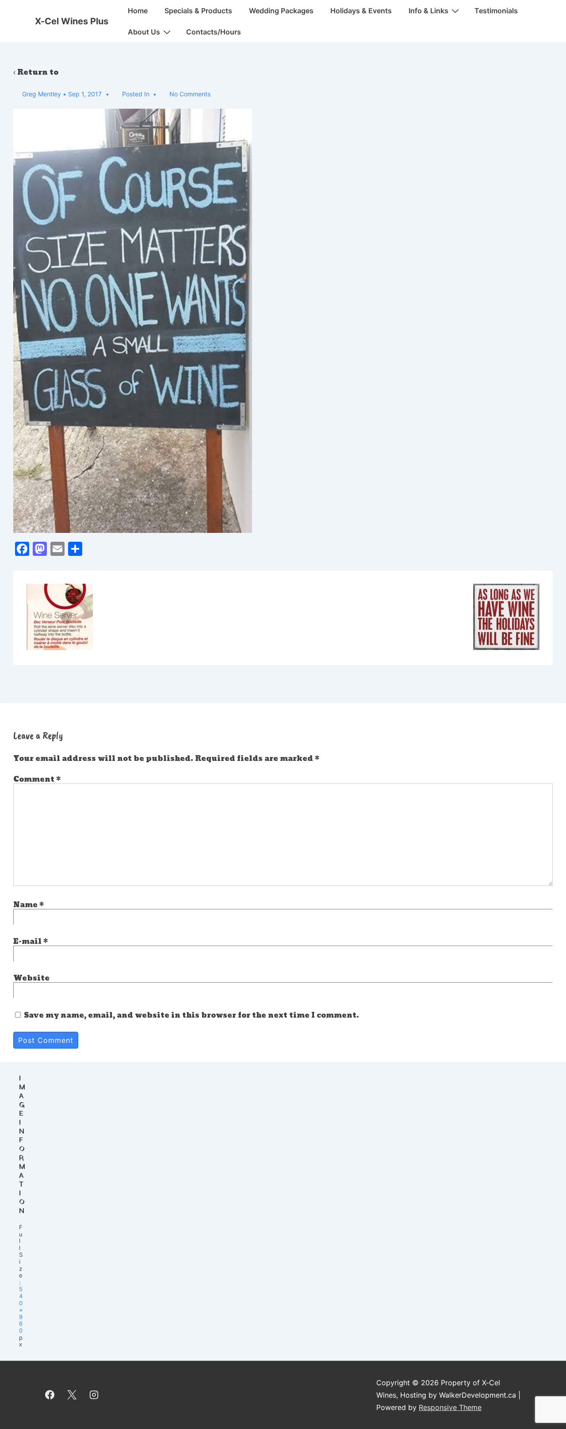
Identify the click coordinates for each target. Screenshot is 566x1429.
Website (31, 978)
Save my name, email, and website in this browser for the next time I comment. (191, 1015)
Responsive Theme (450, 1407)
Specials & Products (198, 10)
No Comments (189, 94)
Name (25, 904)
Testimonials (496, 10)
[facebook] (50, 1395)
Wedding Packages (281, 10)
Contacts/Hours (213, 31)
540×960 (21, 1309)
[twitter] (72, 1395)
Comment (37, 779)
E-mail (27, 941)
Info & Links (428, 10)
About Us (144, 31)
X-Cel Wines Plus (71, 21)
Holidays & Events (361, 10)
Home (138, 10)
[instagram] (94, 1395)
